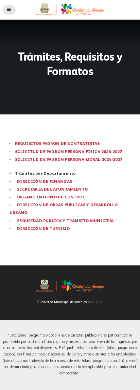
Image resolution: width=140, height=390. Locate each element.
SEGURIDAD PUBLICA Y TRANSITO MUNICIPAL (66, 221)
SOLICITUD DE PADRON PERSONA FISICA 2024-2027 (68, 152)
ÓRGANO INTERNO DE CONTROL (51, 197)
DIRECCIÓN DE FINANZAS (44, 182)
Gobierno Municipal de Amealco (63, 302)
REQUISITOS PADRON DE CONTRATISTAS (57, 144)
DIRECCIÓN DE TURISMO (43, 229)
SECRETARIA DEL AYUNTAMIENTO (52, 190)
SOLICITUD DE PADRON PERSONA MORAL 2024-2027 (69, 160)
